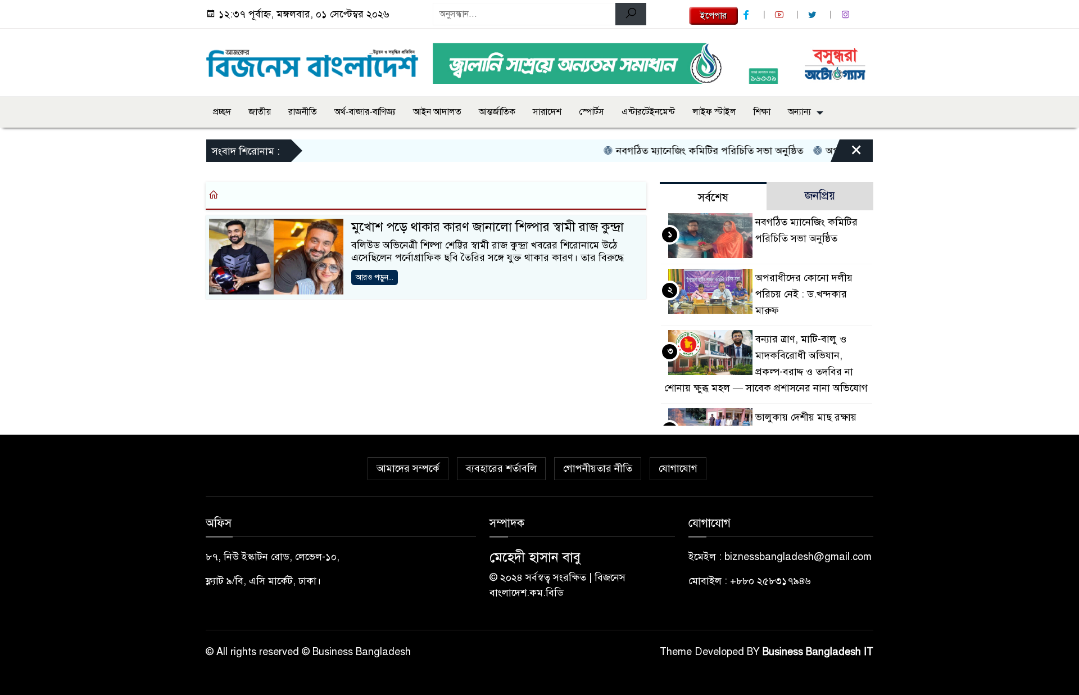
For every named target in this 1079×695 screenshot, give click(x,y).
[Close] (846, 153)
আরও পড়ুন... (374, 277)
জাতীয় (259, 112)
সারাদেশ (547, 112)
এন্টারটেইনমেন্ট (648, 112)
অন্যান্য (799, 112)
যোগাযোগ (678, 468)
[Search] (630, 14)
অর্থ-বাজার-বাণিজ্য (365, 112)
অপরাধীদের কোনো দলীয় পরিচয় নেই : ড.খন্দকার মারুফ (804, 294)
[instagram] (847, 14)
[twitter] (813, 14)
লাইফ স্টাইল (714, 112)
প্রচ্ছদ (222, 112)
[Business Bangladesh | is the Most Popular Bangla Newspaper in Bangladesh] (312, 60)
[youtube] (780, 14)
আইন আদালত (437, 112)
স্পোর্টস (591, 112)
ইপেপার (713, 15)
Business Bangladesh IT (818, 652)
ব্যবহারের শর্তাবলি (501, 468)
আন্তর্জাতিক (497, 112)
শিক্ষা (762, 112)
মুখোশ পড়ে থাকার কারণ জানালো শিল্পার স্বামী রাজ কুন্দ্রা (487, 227)
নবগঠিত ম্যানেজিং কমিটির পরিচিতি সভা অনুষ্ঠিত (696, 151)
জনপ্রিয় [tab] (820, 196)
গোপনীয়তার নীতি (597, 468)
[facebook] (747, 14)
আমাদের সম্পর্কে (408, 468)
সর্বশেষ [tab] (713, 198)
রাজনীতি (302, 112)
